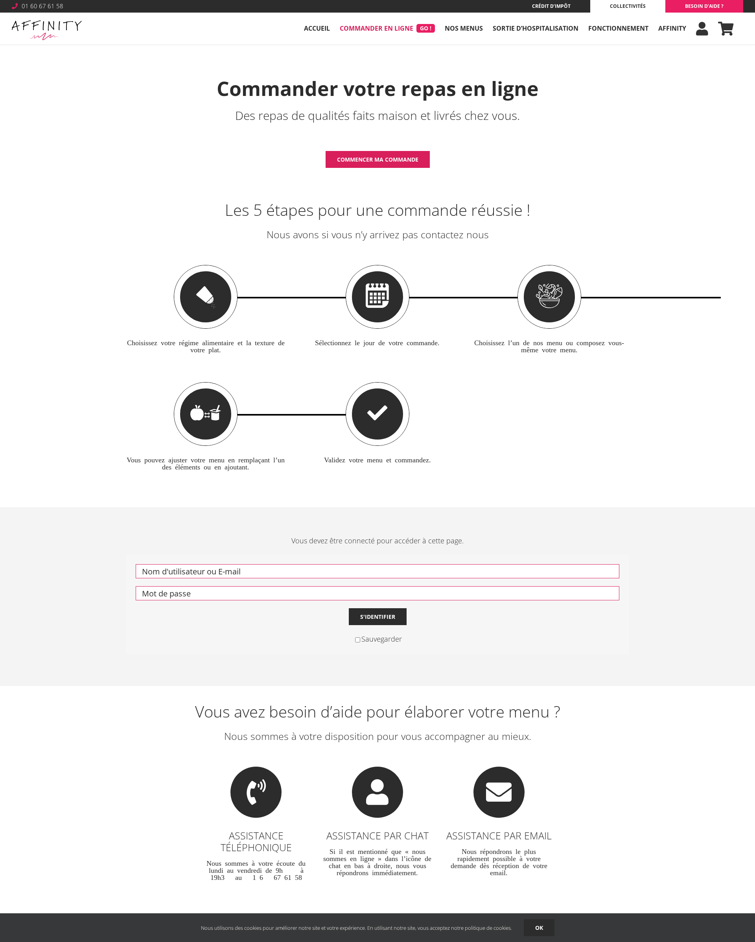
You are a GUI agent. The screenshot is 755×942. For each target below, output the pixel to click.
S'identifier (377, 616)
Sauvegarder (381, 639)
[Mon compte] (702, 28)
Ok (539, 927)
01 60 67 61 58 (42, 6)
